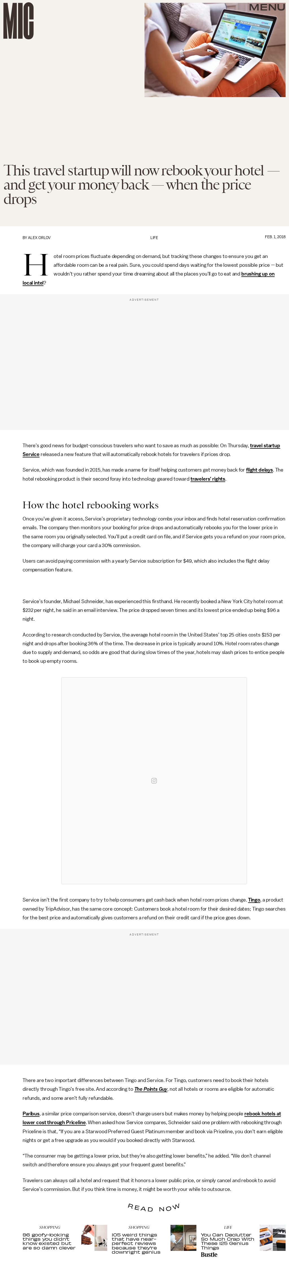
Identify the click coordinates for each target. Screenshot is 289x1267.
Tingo (254, 899)
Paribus (31, 1113)
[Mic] (18, 20)
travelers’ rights (208, 478)
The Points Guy (151, 1089)
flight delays (259, 469)
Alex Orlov (39, 238)
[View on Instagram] (154, 781)
